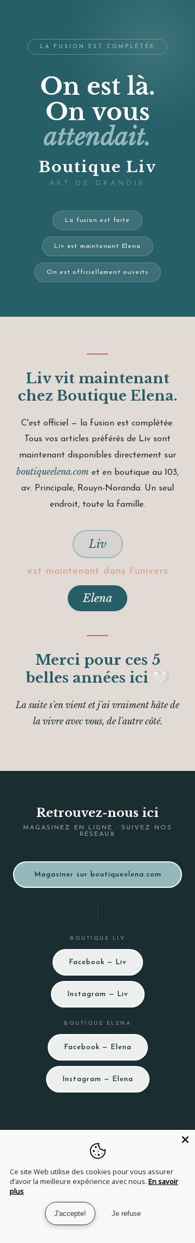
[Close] (185, 1139)
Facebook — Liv (98, 962)
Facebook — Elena (98, 1047)
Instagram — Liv (97, 994)
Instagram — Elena (97, 1079)
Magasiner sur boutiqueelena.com (97, 874)
